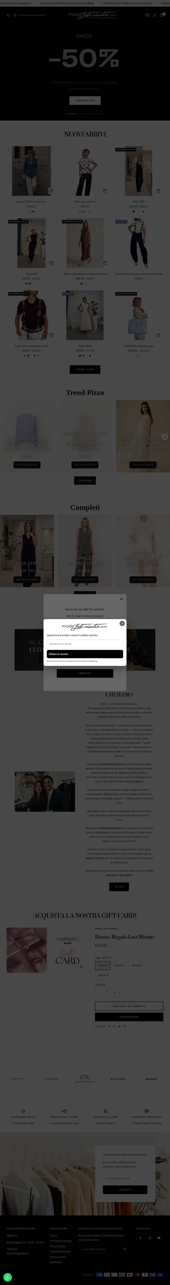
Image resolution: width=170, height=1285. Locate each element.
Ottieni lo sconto (58, 654)
